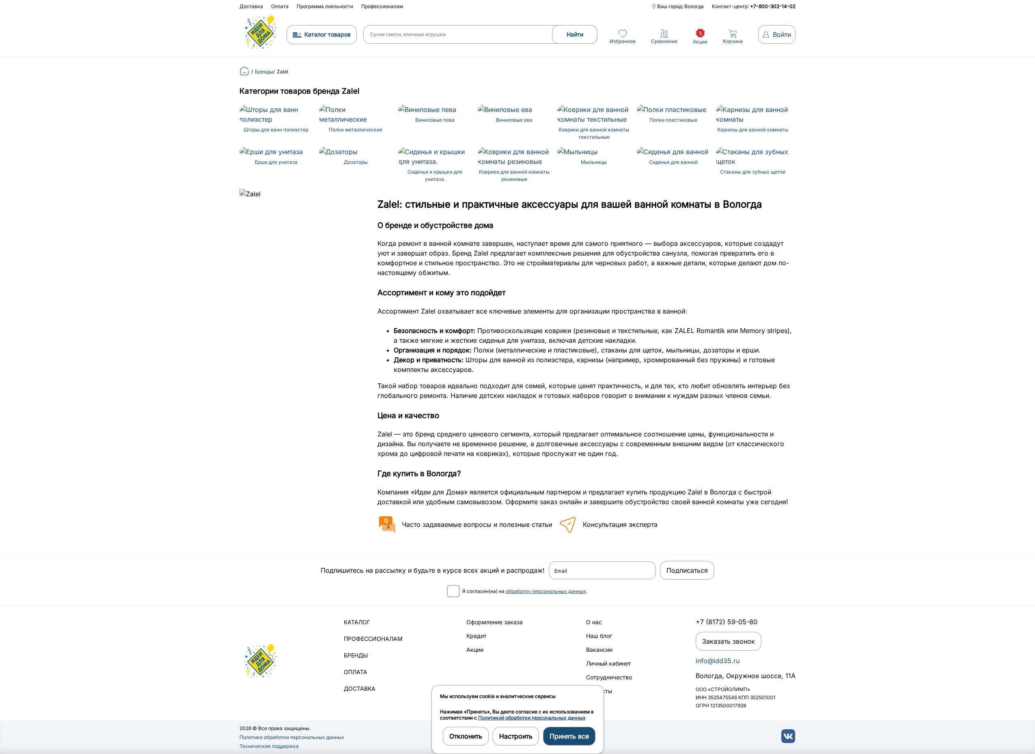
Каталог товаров (327, 34)
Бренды (356, 655)
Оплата (280, 6)
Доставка (251, 6)
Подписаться (687, 570)
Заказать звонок (728, 641)
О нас (594, 622)
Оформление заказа (494, 622)
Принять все (569, 736)
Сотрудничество (609, 677)
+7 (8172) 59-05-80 (726, 622)
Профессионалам (382, 6)
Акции (474, 649)
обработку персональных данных (546, 591)
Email (560, 571)
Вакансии (599, 649)
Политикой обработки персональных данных (532, 718)
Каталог (357, 622)
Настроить (516, 736)
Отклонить (465, 736)
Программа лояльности (325, 6)
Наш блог (599, 635)
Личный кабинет (608, 663)
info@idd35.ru (718, 661)
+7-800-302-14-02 (773, 6)
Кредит (476, 635)
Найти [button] (575, 34)
